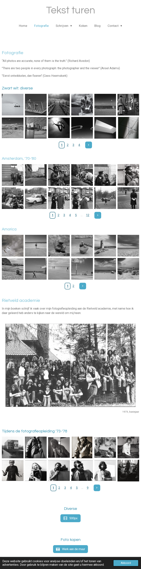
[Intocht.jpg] (12, 198)
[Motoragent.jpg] (82, 175)
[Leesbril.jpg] (58, 127)
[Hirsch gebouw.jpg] (12, 175)
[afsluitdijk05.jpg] (35, 104)
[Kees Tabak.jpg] (82, 470)
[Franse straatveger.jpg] (128, 104)
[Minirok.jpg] (105, 198)
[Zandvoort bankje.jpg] (105, 104)
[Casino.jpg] (35, 268)
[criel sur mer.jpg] (128, 245)
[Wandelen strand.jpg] (58, 268)
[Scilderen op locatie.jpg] (12, 268)
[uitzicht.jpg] (128, 268)
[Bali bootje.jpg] (12, 104)
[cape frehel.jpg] (105, 245)
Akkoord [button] (126, 563)
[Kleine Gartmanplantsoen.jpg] (35, 175)
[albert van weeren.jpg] (35, 447)
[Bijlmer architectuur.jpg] (35, 127)
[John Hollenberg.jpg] (35, 470)
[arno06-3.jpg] (105, 470)
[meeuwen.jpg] (12, 245)
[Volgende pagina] (88, 145)
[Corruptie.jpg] (58, 198)
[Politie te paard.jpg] (105, 175)
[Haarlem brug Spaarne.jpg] (82, 127)
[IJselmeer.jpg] (58, 104)
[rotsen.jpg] (58, 245)
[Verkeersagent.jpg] (128, 198)
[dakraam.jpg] (105, 127)
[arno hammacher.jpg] (12, 470)
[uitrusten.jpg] (82, 245)
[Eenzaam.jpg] (82, 268)
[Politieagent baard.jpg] (58, 175)
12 (87, 215)
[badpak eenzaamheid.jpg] (35, 245)
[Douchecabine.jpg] (128, 127)
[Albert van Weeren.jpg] (58, 470)
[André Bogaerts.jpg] (105, 447)
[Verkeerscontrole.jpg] (35, 198)
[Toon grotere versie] (70, 365)
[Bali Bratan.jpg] (82, 104)
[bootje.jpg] (105, 268)
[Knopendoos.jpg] (12, 447)
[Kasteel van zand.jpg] (12, 127)
